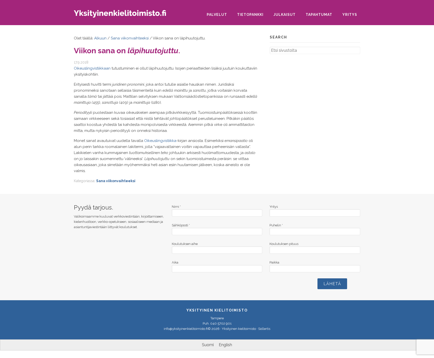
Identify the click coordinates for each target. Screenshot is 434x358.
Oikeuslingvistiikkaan (92, 68)
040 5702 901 (221, 323)
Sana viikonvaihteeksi (115, 181)
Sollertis (264, 329)
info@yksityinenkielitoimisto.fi (186, 329)
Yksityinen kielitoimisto (124, 15)
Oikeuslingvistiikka (160, 140)
